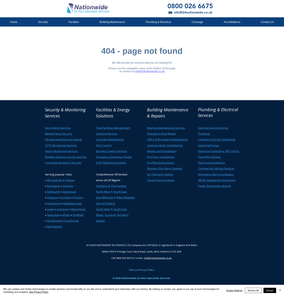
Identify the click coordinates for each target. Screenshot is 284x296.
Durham (68, 186)
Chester (70, 180)
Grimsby (65, 197)
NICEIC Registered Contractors (217, 180)
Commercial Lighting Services (216, 168)
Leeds (50, 209)
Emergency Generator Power (114, 157)
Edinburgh (53, 192)
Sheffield (78, 215)
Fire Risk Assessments (160, 163)
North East (120, 192)
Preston (78, 197)
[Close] (280, 290)
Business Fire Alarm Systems (164, 168)
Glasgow (52, 197)
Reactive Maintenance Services (166, 128)
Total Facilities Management (113, 128)
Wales (99, 215)
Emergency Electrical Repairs (216, 174)
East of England (105, 203)
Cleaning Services (107, 134)
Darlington (53, 186)
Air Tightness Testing (160, 174)
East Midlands (104, 197)
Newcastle (53, 215)
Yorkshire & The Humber (111, 186)
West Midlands (126, 197)
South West (103, 209)
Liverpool (62, 209)
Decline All (253, 290)
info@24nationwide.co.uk (158, 258)
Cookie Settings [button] (234, 290)
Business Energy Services (111, 151)
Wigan (66, 215)
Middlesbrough (72, 203)
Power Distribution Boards (214, 186)
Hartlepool (53, 203)
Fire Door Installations (161, 157)
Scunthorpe (71, 221)
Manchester (78, 209)
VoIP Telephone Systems (111, 163)
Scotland (110, 215)
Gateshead (69, 192)
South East (120, 209)
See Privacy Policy (38, 292)
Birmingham (54, 180)
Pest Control (103, 145)
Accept (269, 290)
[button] (43, 22)
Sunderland (54, 221)
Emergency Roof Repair (161, 134)
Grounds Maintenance (110, 139)
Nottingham (54, 226)
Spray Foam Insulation (161, 180)
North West (103, 192)
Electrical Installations (211, 163)
